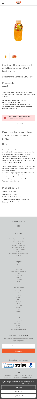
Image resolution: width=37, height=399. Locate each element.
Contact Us (18, 251)
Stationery (18, 275)
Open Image (13, 109)
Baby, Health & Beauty (18, 271)
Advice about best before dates (18, 253)
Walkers (18, 293)
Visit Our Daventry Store (18, 245)
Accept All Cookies (18, 396)
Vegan (19, 281)
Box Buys (18, 277)
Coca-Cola (18, 305)
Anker (18, 309)
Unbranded (18, 291)
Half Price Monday (18, 241)
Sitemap (18, 255)
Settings (18, 387)
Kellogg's (18, 303)
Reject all (18, 391)
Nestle (18, 295)
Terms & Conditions (18, 247)
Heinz (18, 299)
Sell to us (18, 243)
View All (18, 311)
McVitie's (18, 307)
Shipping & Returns (18, 249)
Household (18, 269)
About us (18, 237)
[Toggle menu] (2, 2)
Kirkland (18, 301)
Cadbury (18, 297)
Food (18, 265)
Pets (18, 273)
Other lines (18, 279)
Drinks (18, 267)
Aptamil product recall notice (18, 239)
